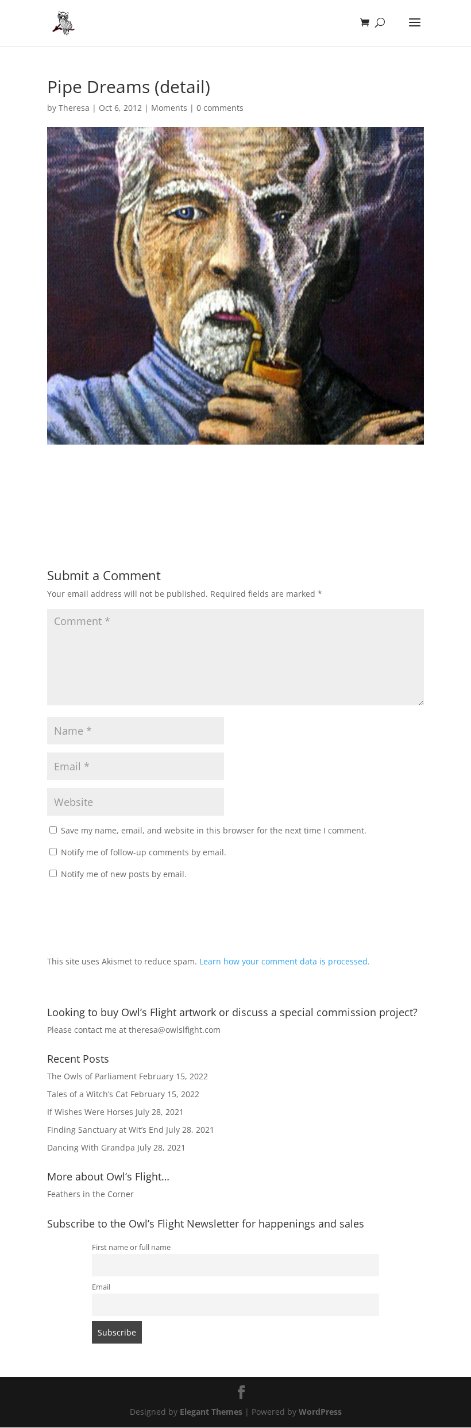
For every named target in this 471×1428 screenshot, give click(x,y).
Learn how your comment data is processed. (284, 961)
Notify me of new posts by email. (124, 874)
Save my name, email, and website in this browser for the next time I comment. (213, 830)
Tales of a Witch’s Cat (87, 1094)
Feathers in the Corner (90, 1193)
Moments (169, 107)
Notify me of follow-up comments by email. (143, 852)
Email (101, 1287)
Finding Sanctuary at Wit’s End (105, 1129)
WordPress (320, 1411)
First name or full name (131, 1247)
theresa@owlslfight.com (175, 1029)
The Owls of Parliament (92, 1076)
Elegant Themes (211, 1411)
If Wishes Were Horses (90, 1111)
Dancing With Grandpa (91, 1147)
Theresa (74, 107)
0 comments (220, 107)
